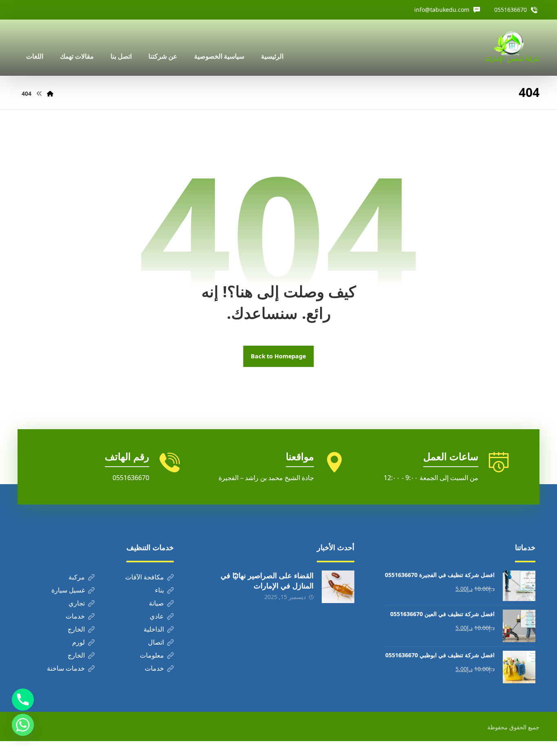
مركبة (77, 577)
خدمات (75, 616)
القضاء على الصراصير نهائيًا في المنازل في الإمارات (267, 580)
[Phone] (23, 700)
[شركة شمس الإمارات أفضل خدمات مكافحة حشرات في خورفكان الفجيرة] (511, 47)
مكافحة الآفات (144, 577)
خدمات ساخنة (66, 668)
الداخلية (154, 629)
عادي (157, 616)
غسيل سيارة (68, 590)
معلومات (152, 655)
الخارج (76, 629)
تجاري (77, 603)
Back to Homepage (278, 356)
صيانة (156, 603)
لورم (78, 642)
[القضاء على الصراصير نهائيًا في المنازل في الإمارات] (338, 586)
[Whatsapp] (23, 725)
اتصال (156, 642)
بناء (159, 590)
